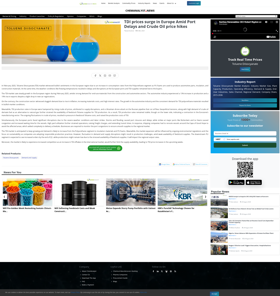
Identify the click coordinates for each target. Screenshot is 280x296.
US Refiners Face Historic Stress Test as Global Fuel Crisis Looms (251, 209)
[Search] (276, 16)
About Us (170, 2)
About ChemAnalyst (88, 271)
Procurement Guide (120, 278)
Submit (245, 145)
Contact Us (85, 275)
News (155, 2)
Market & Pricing (9, 16)
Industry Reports (144, 2)
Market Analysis (114, 2)
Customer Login (194, 3)
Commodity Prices (128, 2)
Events (162, 2)
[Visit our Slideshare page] (166, 270)
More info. (143, 292)
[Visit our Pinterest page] (171, 270)
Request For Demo (245, 105)
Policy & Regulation (56, 16)
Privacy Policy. (75, 292)
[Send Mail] (109, 75)
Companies (81, 16)
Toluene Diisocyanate (11, 158)
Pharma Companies (120, 275)
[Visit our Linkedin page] (158, 270)
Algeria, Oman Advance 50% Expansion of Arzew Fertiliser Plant (251, 233)
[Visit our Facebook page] (153, 270)
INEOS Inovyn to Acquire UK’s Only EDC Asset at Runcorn (249, 196)
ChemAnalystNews (140, 10)
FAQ (83, 281)
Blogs (100, 16)
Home (103, 2)
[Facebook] (95, 75)
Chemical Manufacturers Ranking (125, 271)
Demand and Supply (29, 158)
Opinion (70, 16)
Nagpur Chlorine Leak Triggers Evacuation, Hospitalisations (250, 245)
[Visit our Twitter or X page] (162, 270)
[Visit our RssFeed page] (175, 270)
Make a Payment (87, 285)
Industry (22, 16)
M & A (91, 16)
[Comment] (114, 75)
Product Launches (37, 16)
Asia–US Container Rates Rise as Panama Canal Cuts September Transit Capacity (251, 221)
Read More (245, 69)
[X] (100, 75)
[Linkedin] (105, 75)
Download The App (88, 278)
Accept (214, 294)
